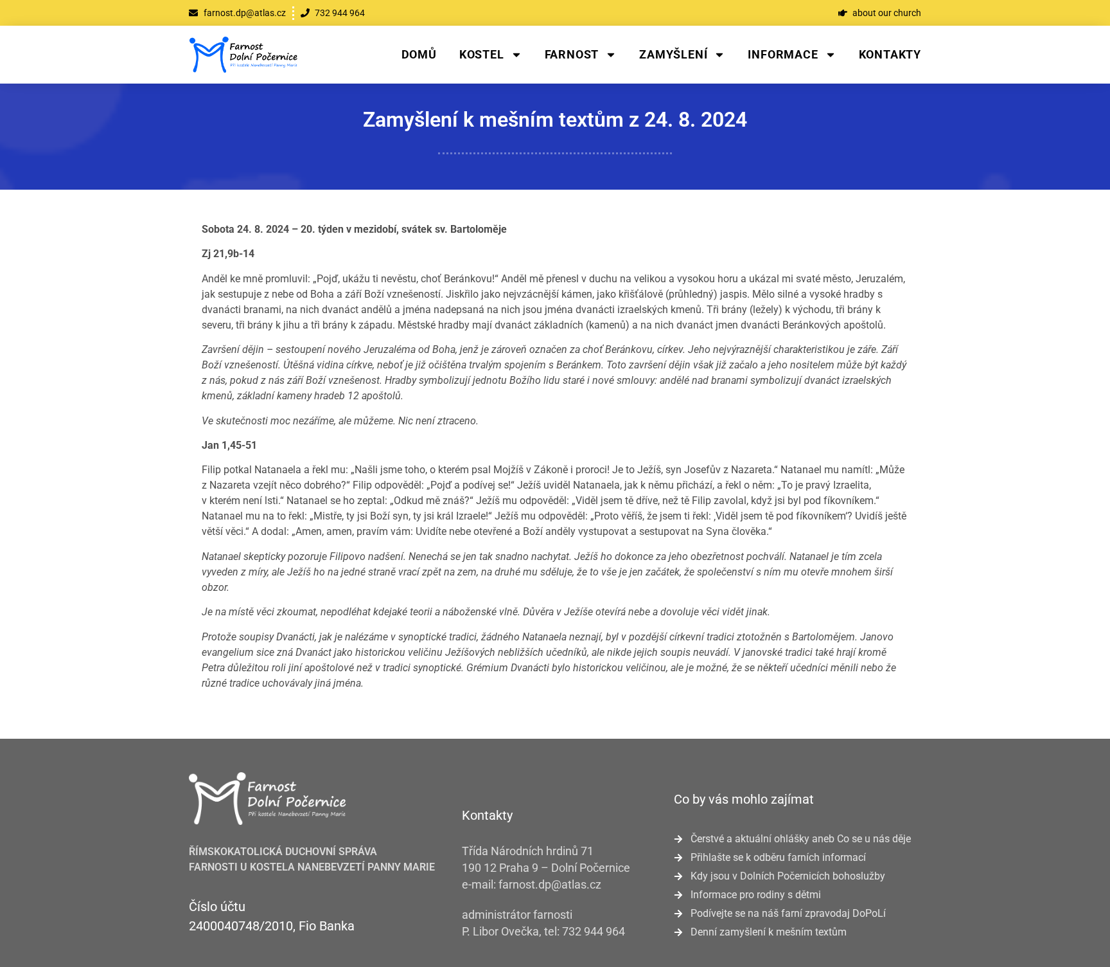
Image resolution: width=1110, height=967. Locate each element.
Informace (783, 54)
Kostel (481, 54)
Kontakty (890, 54)
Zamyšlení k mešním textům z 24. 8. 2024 (555, 119)
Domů (419, 54)
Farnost (572, 54)
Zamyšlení (673, 54)
